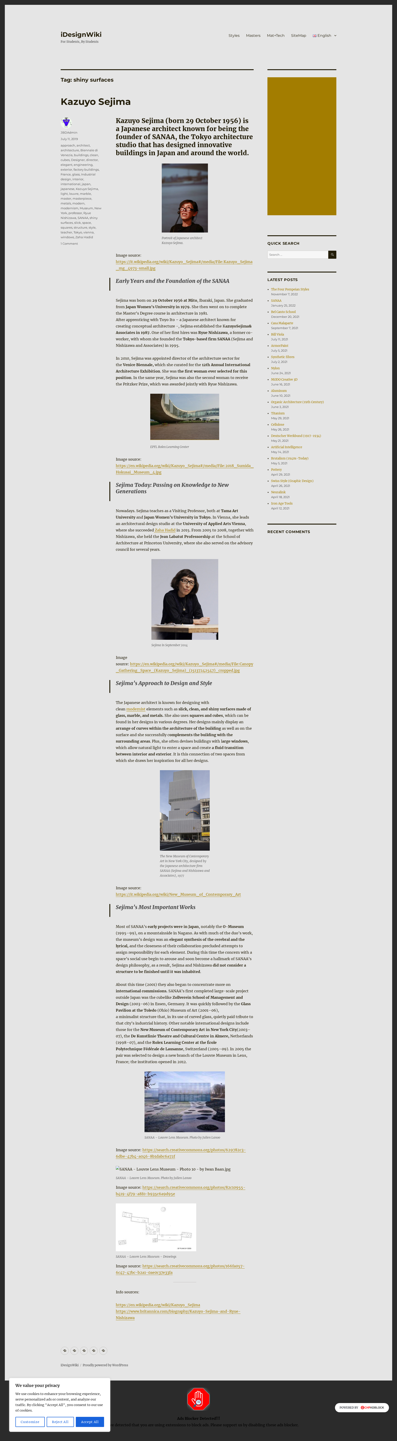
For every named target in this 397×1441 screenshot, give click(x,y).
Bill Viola (277, 334)
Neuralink (278, 492)
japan (86, 184)
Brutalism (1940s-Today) (290, 458)
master (66, 198)
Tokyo (78, 232)
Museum (86, 208)
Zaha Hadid (165, 530)
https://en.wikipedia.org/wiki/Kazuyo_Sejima (158, 1305)
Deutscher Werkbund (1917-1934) (296, 436)
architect (83, 145)
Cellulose (277, 425)
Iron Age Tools (282, 503)
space (86, 222)
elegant (66, 164)
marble (85, 193)
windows (67, 237)
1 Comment (69, 243)
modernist (135, 709)
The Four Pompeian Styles (290, 289)
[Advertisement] (302, 147)
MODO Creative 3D (284, 380)
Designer (78, 160)
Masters (253, 35)
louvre (74, 193)
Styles (234, 35)
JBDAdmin (69, 132)
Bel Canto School (283, 312)
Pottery (276, 470)
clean (94, 155)
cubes (65, 160)
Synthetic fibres (283, 357)
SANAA (83, 218)
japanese (67, 189)
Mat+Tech (276, 35)
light (64, 193)
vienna (88, 232)
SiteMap (298, 35)
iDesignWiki (81, 34)
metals (66, 203)
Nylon (275, 368)
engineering (83, 164)
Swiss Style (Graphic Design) (292, 481)
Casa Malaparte (282, 323)
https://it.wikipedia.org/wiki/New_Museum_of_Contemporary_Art (178, 894)
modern (78, 203)
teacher (66, 232)
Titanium (278, 413)
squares (66, 227)
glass (76, 174)
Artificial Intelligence (286, 447)
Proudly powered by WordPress (105, 1365)
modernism (69, 208)
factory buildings (86, 169)
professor (75, 213)
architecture (70, 150)
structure (80, 227)
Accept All (90, 1422)
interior (77, 179)
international (70, 184)
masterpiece (82, 198)
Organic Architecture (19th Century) (297, 402)
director (92, 160)
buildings (81, 155)
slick (77, 222)
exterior (66, 169)
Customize (30, 1422)
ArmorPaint (279, 346)
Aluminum (279, 391)
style (92, 227)
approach (68, 145)
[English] (103, 1351)
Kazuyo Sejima (96, 101)
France (66, 174)
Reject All (60, 1422)
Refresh (197, 1437)
